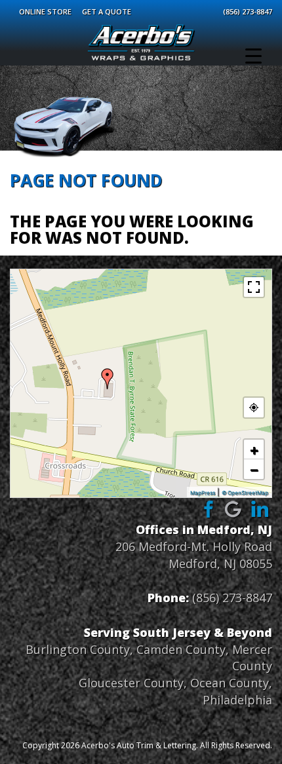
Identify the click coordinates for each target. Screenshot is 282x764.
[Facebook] (206, 508)
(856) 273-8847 (247, 11)
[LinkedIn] (260, 508)
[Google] (233, 508)
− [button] (254, 469)
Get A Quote (106, 11)
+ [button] (254, 449)
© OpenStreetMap (245, 492)
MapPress (202, 492)
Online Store (45, 11)
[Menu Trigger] (253, 56)
